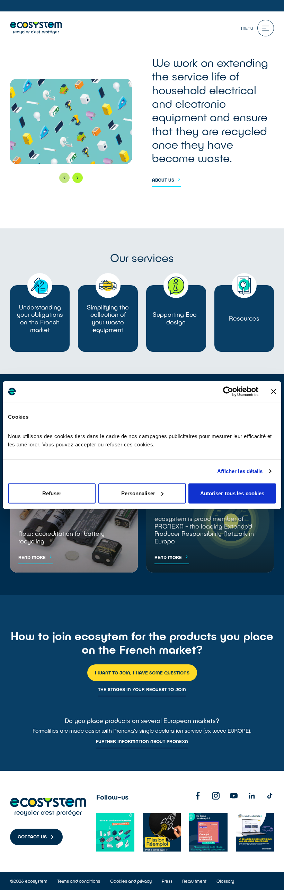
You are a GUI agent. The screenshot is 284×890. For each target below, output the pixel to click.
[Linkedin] (252, 796)
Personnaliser (138, 493)
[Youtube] (234, 796)
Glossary (225, 881)
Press (167, 881)
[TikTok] (270, 796)
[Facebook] (198, 796)
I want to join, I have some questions (142, 672)
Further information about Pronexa (142, 741)
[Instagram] (216, 796)
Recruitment (194, 881)
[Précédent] (64, 178)
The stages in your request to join (142, 689)
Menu (247, 28)
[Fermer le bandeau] (273, 391)
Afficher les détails (240, 471)
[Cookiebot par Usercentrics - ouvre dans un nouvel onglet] (228, 391)
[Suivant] (77, 178)
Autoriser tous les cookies (232, 493)
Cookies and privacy (131, 881)
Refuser (52, 493)
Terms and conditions (78, 881)
